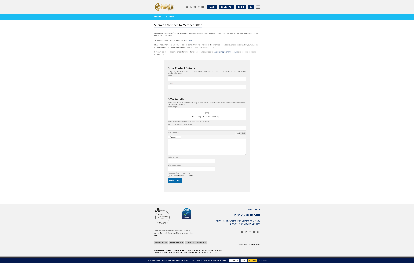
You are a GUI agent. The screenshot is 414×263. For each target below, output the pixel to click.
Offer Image (173, 107)
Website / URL (173, 157)
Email (170, 83)
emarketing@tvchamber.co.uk (226, 52)
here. (190, 40)
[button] (258, 7)
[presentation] (174, 137)
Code (243, 133)
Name (171, 75)
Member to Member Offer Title (180, 124)
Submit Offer (174, 180)
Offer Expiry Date (175, 165)
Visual (238, 133)
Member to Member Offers (182, 176)
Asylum (255, 244)
